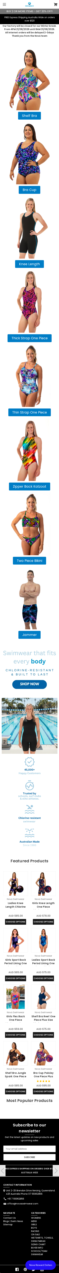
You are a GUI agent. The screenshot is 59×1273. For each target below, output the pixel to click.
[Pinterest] (25, 1269)
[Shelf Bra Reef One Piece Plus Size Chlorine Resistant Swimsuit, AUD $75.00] (43, 997)
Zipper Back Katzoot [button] (29, 486)
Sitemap (8, 1224)
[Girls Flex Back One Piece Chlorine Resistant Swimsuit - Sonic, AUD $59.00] (15, 997)
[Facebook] (17, 1269)
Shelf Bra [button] (29, 115)
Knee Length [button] (29, 264)
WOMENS (36, 1217)
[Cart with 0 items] (55, 5)
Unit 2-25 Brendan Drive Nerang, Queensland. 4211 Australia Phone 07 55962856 (30, 1192)
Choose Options (15, 921)
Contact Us (9, 1217)
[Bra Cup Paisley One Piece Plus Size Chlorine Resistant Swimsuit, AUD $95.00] (43, 1053)
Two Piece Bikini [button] (29, 560)
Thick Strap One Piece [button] (29, 338)
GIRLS (34, 1224)
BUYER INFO (37, 1247)
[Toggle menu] (4, 4)
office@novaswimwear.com (22, 1203)
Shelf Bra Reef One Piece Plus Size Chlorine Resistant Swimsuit (43, 1022)
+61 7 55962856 (15, 1198)
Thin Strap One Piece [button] (29, 412)
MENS (34, 1221)
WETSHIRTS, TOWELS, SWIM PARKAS (42, 1239)
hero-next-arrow (56, 1170)
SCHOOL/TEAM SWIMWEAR (39, 1252)
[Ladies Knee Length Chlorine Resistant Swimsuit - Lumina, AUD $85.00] (15, 883)
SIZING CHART (38, 1244)
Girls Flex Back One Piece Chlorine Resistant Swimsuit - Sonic (16, 1022)
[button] (29, 78)
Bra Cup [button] (29, 189)
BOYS (34, 1227)
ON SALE (35, 1234)
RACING (35, 1231)
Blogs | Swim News (13, 1221)
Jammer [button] (29, 634)
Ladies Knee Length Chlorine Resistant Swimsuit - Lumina (15, 908)
